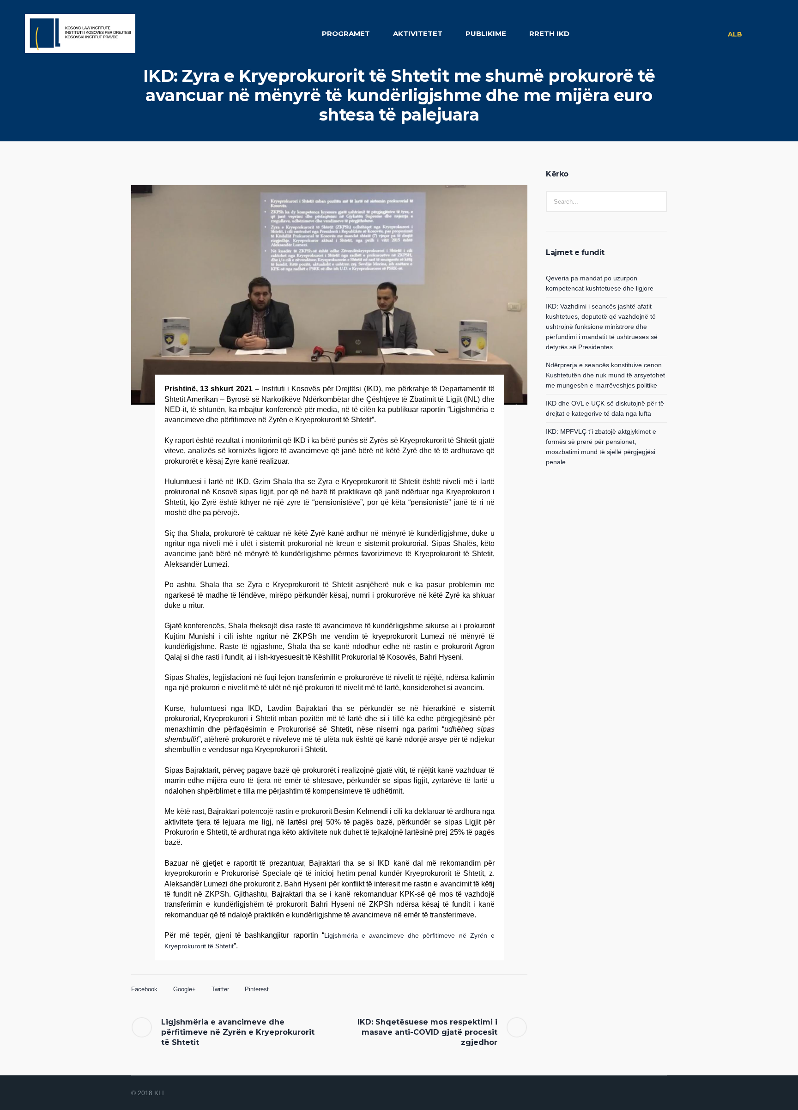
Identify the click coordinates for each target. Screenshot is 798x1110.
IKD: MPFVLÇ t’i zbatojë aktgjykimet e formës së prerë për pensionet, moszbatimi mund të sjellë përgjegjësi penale (601, 447)
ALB (735, 34)
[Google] (638, 1093)
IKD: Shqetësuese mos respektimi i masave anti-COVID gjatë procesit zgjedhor (427, 1032)
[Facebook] (627, 1093)
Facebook (144, 989)
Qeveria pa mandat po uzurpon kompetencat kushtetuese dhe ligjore (599, 283)
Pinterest (257, 989)
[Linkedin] (616, 1093)
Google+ (184, 989)
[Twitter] (649, 1093)
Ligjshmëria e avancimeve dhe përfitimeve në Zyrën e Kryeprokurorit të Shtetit (237, 1032)
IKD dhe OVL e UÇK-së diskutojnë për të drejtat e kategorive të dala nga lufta (605, 408)
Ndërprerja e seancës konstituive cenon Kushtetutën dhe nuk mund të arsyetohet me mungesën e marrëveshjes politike (605, 375)
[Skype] (660, 1093)
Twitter (220, 989)
